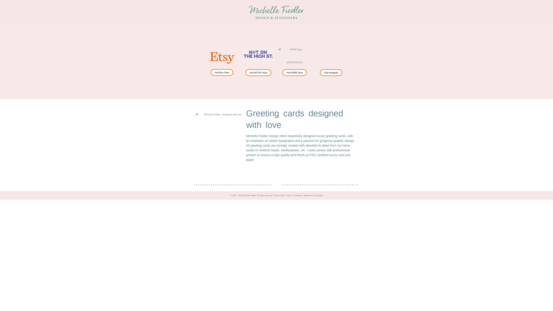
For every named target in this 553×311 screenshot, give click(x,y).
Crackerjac (318, 195)
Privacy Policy (279, 195)
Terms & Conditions (294, 195)
